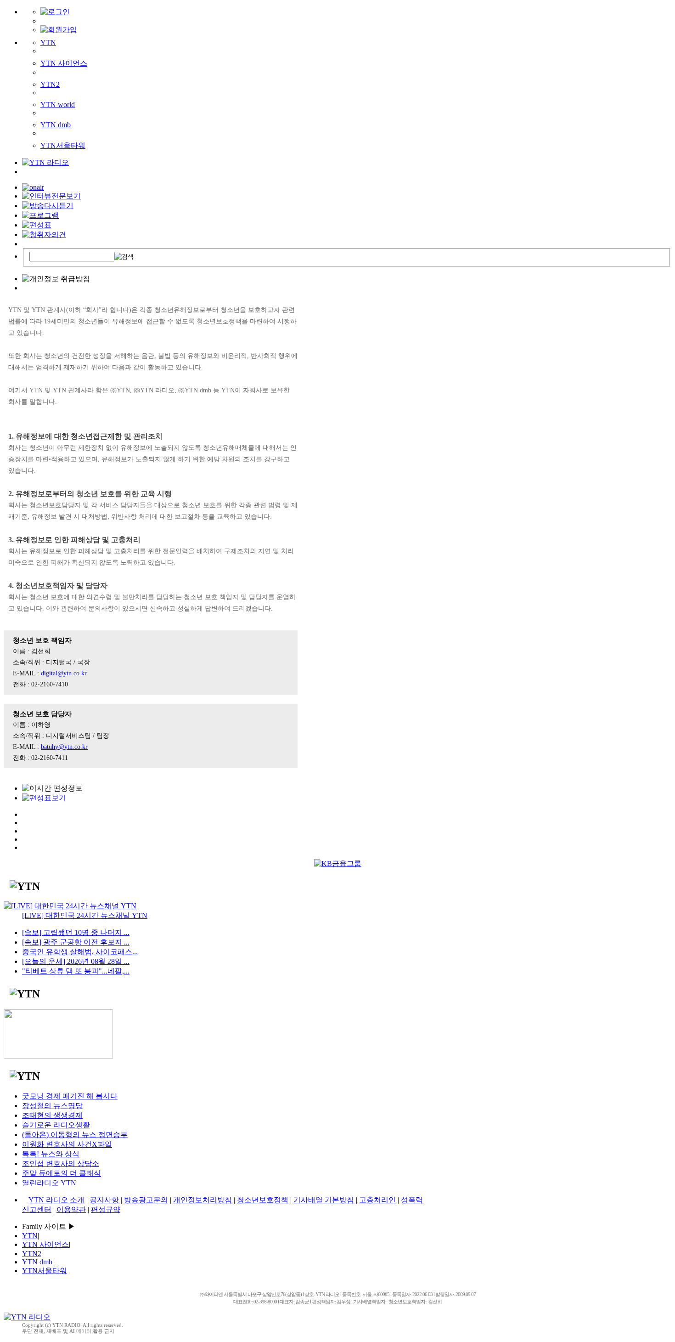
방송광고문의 (146, 1200)
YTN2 (50, 84)
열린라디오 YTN (49, 1183)
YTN (48, 42)
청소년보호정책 (262, 1200)
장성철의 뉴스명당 (52, 1106)
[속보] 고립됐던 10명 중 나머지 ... (75, 932)
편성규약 (105, 1209)
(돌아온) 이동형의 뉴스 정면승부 (75, 1134)
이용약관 (71, 1209)
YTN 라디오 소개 (56, 1200)
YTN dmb (55, 125)
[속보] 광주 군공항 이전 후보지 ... (75, 942)
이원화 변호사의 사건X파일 (67, 1144)
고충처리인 (377, 1200)
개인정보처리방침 (202, 1200)
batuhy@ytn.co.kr (64, 746)
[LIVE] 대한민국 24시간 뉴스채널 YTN (84, 915)
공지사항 (104, 1200)
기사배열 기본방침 (323, 1200)
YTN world (57, 104)
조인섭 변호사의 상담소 (60, 1163)
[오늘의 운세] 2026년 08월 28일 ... (75, 961)
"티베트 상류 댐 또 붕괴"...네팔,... (75, 971)
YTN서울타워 (62, 145)
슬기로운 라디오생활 (56, 1125)
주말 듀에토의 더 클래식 (61, 1173)
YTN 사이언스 (63, 63)
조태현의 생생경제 (52, 1115)
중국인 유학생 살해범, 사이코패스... (80, 952)
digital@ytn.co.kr (64, 673)
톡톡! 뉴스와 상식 (50, 1154)
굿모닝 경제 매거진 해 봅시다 (70, 1096)
